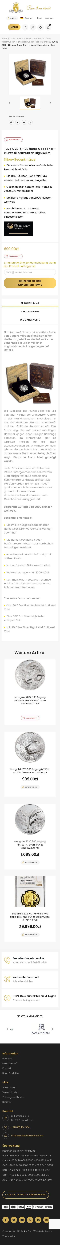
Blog (39, 18)
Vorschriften (9, 1087)
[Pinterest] (24, 122)
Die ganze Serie (30, 319)
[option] (30, 72)
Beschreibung (30, 303)
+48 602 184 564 (20, 1127)
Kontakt (49, 18)
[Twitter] (17, 122)
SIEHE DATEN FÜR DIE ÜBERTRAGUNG (25, 1194)
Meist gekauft (10, 1063)
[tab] (30, 303)
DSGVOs (7, 1102)
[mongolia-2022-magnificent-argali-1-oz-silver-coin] (30, 692)
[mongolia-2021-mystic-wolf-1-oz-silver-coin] (30, 764)
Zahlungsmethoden (13, 1097)
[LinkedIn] (30, 122)
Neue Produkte (10, 1073)
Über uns (7, 1058)
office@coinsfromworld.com (27, 1135)
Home (5, 38)
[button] (9, 103)
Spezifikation (30, 311)
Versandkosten (10, 1092)
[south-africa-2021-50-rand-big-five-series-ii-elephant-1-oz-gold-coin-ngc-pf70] (30, 909)
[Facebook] (11, 122)
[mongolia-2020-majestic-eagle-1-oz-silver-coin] (30, 837)
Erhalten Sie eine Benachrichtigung (30, 283)
